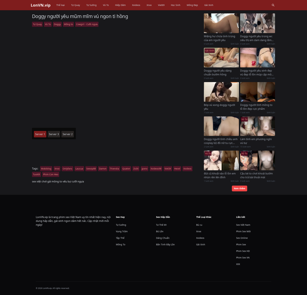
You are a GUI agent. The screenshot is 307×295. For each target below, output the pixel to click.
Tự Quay (75, 5)
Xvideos (136, 5)
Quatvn (126, 168)
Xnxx (149, 5)
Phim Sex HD (243, 251)
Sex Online (242, 237)
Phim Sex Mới (243, 231)
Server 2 (68, 134)
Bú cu (199, 224)
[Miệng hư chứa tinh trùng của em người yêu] (221, 23)
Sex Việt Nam (243, 224)
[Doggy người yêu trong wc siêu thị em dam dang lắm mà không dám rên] (257, 23)
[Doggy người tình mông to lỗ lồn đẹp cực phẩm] (257, 92)
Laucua (79, 168)
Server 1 (40, 134)
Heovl (177, 168)
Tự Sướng (91, 5)
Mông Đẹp (192, 5)
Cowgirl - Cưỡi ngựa (87, 24)
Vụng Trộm (122, 231)
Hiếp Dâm (120, 5)
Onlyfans (67, 168)
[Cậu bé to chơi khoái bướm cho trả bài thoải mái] (257, 160)
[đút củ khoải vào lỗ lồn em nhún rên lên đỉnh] (221, 160)
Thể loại (60, 5)
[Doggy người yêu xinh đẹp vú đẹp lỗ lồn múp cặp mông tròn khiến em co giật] (257, 57)
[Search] (273, 5)
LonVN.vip (41, 5)
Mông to (68, 24)
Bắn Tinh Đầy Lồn (165, 244)
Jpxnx (144, 168)
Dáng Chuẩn (162, 237)
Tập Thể (120, 237)
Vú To (106, 5)
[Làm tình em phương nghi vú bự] (257, 126)
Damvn (102, 168)
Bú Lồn (159, 231)
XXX (238, 264)
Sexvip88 (91, 168)
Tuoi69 (36, 174)
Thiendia (114, 168)
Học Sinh (175, 5)
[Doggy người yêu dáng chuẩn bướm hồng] (221, 57)
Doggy (57, 24)
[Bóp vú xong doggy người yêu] (221, 92)
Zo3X (135, 168)
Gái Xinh (208, 5)
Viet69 (161, 5)
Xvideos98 (156, 168)
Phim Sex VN (243, 257)
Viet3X (168, 168)
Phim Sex (241, 244)
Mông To (120, 244)
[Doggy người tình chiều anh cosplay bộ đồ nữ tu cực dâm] (221, 126)
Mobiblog (46, 168)
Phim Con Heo (50, 174)
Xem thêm (239, 188)
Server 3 (54, 134)
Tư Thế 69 (161, 224)
